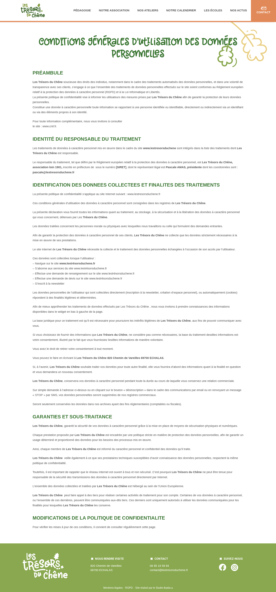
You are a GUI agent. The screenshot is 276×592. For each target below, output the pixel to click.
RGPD (129, 587)
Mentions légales (113, 587)
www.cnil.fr (49, 126)
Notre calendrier (181, 10)
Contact (263, 12)
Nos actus (238, 10)
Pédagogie (82, 10)
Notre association (114, 10)
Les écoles (213, 10)
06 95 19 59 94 (159, 565)
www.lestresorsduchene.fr (143, 194)
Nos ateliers (147, 10)
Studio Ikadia (163, 587)
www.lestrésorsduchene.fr (77, 263)
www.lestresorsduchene (159, 148)
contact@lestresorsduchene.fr (169, 570)
